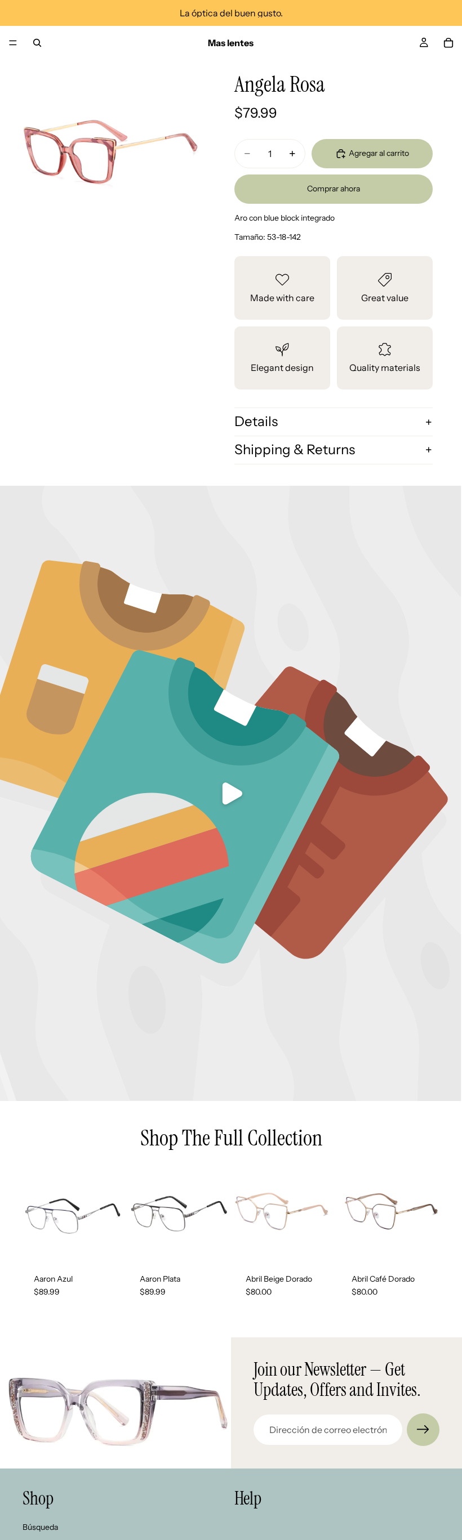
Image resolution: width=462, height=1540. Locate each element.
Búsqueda (40, 1526)
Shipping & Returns (294, 449)
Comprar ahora (333, 188)
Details (256, 421)
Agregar (113, 1244)
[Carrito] (448, 42)
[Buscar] (37, 42)
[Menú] (13, 43)
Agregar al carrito (379, 153)
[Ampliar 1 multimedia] (112, 149)
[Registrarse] (423, 1429)
